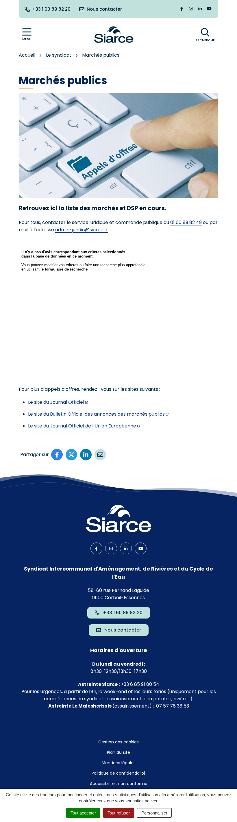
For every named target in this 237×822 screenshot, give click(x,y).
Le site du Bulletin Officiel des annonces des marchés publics (96, 414)
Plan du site (118, 752)
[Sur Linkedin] (86, 454)
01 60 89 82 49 (186, 222)
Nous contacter (122, 630)
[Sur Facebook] (57, 454)
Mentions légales (119, 763)
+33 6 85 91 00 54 (140, 684)
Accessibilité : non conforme (118, 783)
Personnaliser (154, 812)
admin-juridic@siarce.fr (81, 229)
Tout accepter (83, 812)
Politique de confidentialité (119, 773)
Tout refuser (119, 812)
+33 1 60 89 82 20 (122, 612)
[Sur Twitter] (71, 454)
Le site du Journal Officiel (56, 402)
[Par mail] (100, 454)
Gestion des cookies (118, 742)
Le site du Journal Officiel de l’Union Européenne (82, 426)
